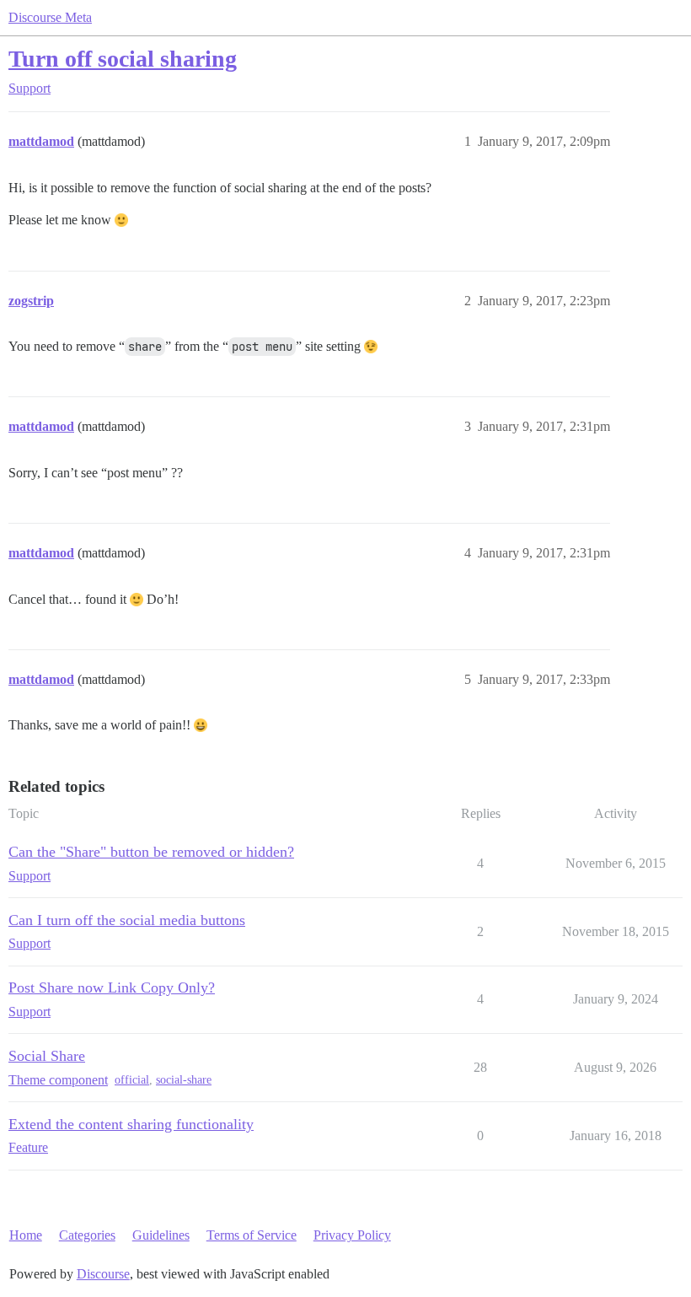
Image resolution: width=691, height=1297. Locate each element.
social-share (184, 1080)
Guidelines (161, 1235)
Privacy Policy (352, 1235)
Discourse (103, 1274)
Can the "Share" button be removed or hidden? (151, 851)
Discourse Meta (50, 17)
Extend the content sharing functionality (131, 1124)
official (132, 1080)
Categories (87, 1235)
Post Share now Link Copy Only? (111, 987)
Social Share (46, 1055)
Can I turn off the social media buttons (126, 920)
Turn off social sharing (122, 59)
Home (25, 1235)
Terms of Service (251, 1235)
